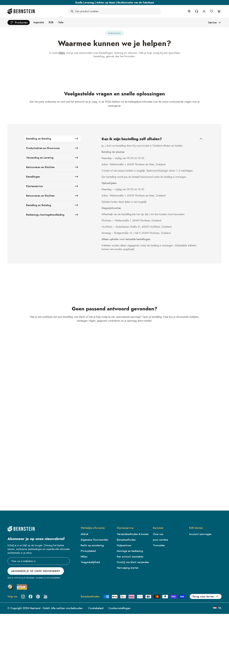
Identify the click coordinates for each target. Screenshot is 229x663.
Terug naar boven (203, 596)
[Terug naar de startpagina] (21, 11)
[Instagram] (23, 596)
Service (212, 22)
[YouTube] (45, 596)
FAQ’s (61, 53)
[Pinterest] (38, 596)
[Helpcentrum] (196, 11)
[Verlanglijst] (211, 11)
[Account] (204, 11)
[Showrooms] (189, 11)
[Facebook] (30, 596)
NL (220, 608)
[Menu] (16, 635)
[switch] (10, 656)
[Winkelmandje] (219, 11)
